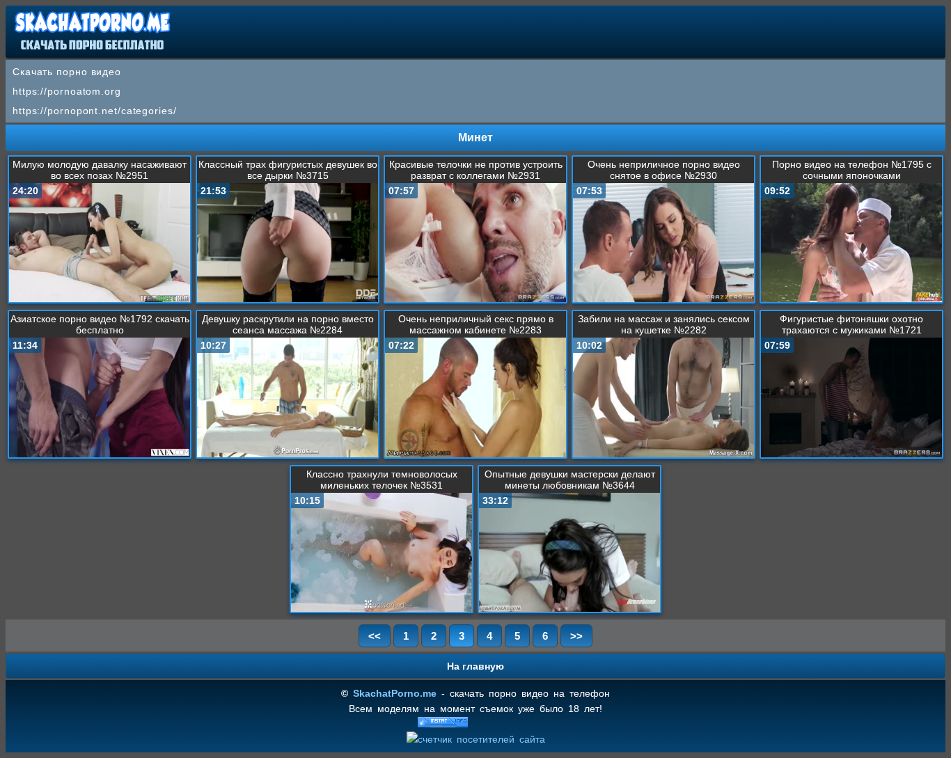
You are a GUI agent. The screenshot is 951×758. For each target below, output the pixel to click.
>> (576, 636)
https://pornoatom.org (67, 91)
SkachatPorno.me (395, 693)
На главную (475, 666)
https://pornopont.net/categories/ (95, 110)
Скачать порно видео (67, 71)
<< (374, 636)
